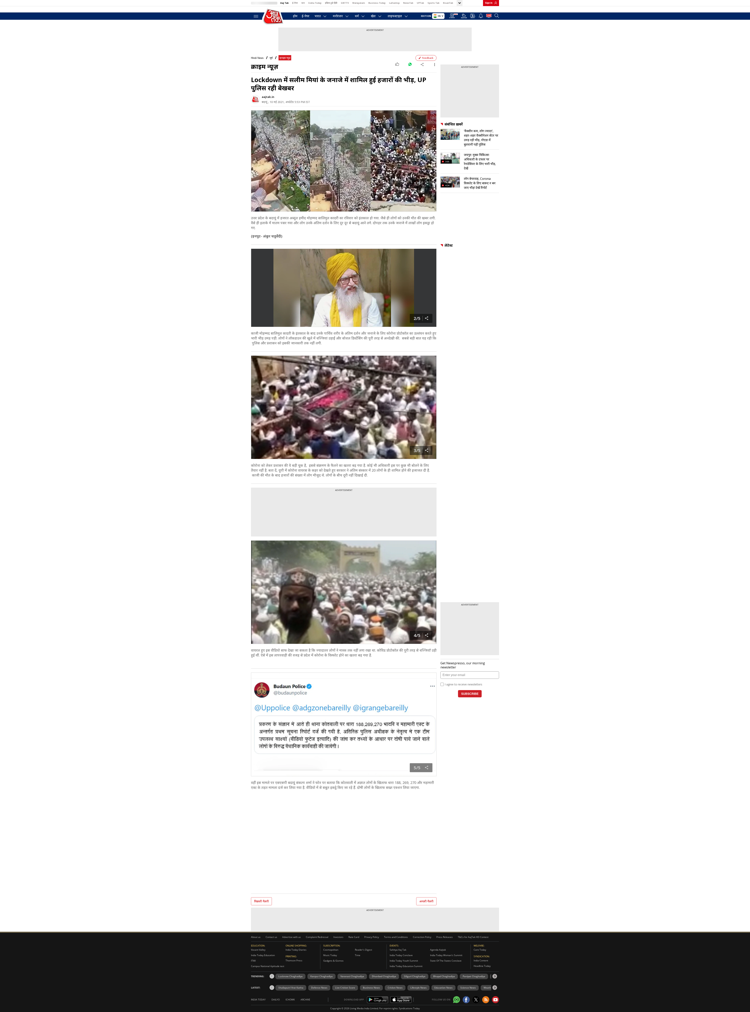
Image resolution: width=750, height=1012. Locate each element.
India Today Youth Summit (404, 960)
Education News (443, 987)
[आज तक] (273, 16)
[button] (494, 976)
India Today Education (263, 955)
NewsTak (408, 2)
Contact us (271, 937)
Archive (305, 999)
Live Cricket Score (345, 987)
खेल (373, 16)
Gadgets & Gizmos (333, 960)
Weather (488, 987)
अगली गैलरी (426, 901)
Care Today (480, 949)
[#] (410, 64)
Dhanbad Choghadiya (384, 976)
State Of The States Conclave (446, 960)
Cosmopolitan (330, 949)
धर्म (357, 16)
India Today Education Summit (406, 966)
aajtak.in (268, 97)
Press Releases (444, 937)
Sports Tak (433, 2)
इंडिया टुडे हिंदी (331, 2)
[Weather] (464, 16)
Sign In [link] (488, 3)
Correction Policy (422, 937)
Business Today (377, 2)
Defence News (319, 987)
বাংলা (303, 2)
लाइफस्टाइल (395, 16)
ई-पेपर (295, 2)
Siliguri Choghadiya (414, 976)
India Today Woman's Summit (446, 955)
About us (256, 937)
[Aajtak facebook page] (466, 999)
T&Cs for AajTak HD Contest (473, 937)
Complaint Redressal (317, 937)
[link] (494, 3)
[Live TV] (488, 16)
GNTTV (345, 2)
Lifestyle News (418, 987)
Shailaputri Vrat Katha (290, 987)
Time (357, 955)
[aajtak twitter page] (475, 999)
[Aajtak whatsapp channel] (456, 999)
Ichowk (290, 999)
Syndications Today (409, 1008)
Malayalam (358, 2)
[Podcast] (472, 15)
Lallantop (394, 2)
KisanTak (448, 2)
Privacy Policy (371, 937)
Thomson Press (294, 960)
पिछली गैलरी (261, 901)
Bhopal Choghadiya (444, 976)
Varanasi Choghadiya (352, 976)
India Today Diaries (296, 949)
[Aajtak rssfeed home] (485, 999)
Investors (338, 937)
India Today (314, 2)
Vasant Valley (258, 949)
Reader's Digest (363, 949)
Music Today (330, 955)
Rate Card (353, 937)
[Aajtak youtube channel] (495, 999)
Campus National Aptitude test (267, 966)
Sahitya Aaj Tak (398, 949)
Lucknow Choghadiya (290, 976)
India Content (481, 960)
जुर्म (271, 57)
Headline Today (482, 966)
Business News (371, 987)
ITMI (253, 960)
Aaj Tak (284, 2)
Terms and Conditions (396, 937)
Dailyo (275, 999)
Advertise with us (291, 937)
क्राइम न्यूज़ (284, 57)
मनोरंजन (338, 16)
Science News (468, 987)
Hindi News (257, 57)
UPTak (420, 2)
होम (295, 16)
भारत (318, 16)
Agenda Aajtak (438, 949)
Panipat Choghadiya (474, 976)
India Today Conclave (401, 955)
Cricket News (395, 987)
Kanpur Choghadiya (321, 976)
